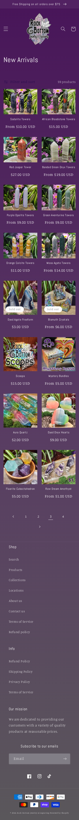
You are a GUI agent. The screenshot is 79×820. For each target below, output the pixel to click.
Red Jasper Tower (20, 167)
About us (15, 601)
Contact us (17, 611)
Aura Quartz (20, 432)
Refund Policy (19, 661)
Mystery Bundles (58, 376)
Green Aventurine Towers (58, 215)
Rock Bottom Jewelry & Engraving (33, 813)
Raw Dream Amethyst (58, 489)
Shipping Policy (20, 671)
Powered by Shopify (59, 813)
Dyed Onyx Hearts (58, 432)
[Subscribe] (65, 758)
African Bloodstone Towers (58, 119)
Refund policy (19, 632)
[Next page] (39, 527)
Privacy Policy (19, 682)
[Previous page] (13, 516)
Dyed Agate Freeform (20, 319)
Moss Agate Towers (59, 263)
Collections (17, 580)
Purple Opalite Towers (20, 215)
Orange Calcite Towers (20, 263)
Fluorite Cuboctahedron (20, 489)
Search (14, 559)
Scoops (20, 376)
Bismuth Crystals (58, 319)
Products (15, 570)
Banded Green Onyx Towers (58, 167)
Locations (16, 590)
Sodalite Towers (20, 119)
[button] (6, 29)
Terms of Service (21, 621)
